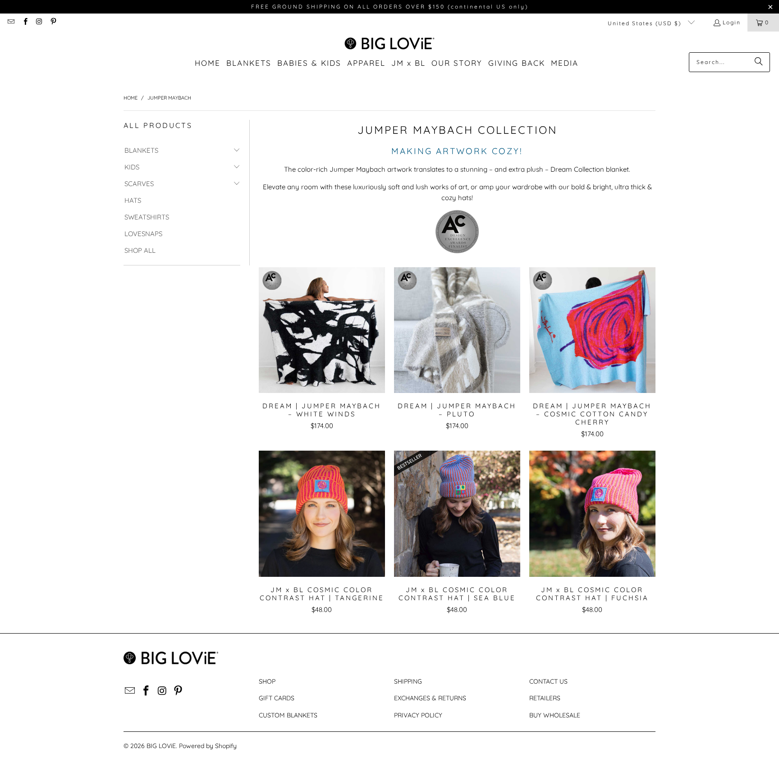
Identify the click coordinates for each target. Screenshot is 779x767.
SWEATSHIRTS (146, 217)
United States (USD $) (645, 23)
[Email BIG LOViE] (10, 22)
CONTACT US (548, 681)
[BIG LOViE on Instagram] (39, 22)
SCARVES (139, 183)
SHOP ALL (140, 250)
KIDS (131, 167)
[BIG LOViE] (390, 44)
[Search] (758, 62)
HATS (132, 200)
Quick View (321, 350)
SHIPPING (408, 681)
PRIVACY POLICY (418, 715)
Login (732, 22)
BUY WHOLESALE (554, 715)
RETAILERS (544, 698)
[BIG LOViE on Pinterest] (53, 22)
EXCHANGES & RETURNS (430, 698)
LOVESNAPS (143, 233)
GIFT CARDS (276, 698)
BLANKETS (141, 150)
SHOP (267, 681)
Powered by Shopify (208, 746)
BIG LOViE (161, 746)
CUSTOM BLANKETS (288, 715)
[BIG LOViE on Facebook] (24, 22)
